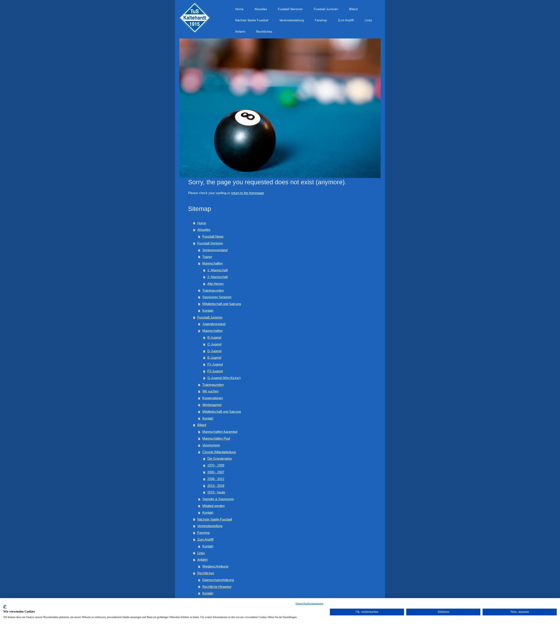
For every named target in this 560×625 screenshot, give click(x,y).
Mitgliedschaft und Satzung (221, 304)
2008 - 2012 (215, 479)
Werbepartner (212, 405)
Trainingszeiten (213, 290)
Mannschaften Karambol (219, 431)
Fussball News (213, 236)
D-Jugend (214, 351)
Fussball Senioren (210, 243)
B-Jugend (214, 337)
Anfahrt (202, 559)
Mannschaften (212, 263)
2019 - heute (216, 492)
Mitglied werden (213, 506)
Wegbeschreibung (215, 566)
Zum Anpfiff (205, 539)
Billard (201, 425)
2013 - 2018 (215, 485)
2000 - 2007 (215, 472)
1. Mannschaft (217, 270)
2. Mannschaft (217, 277)
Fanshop (203, 532)
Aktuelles (203, 230)
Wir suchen (210, 391)
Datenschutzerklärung (218, 580)
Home (201, 223)
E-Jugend (214, 357)
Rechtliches (205, 573)
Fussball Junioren (209, 317)
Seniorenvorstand (215, 250)
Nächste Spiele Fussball (214, 519)
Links (201, 553)
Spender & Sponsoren (218, 499)
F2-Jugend (215, 371)
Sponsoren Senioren (216, 297)
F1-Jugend (215, 364)
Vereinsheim (211, 445)
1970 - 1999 (215, 465)
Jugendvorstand (213, 324)
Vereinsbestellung (209, 526)
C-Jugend (214, 344)
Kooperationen (212, 398)
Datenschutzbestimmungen (309, 603)
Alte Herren (215, 284)
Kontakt (207, 310)
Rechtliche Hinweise (216, 586)
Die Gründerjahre (219, 458)
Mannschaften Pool (216, 438)
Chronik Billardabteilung (219, 452)
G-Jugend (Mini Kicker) (224, 378)
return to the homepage (247, 193)
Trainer (207, 257)
